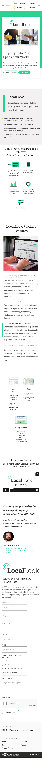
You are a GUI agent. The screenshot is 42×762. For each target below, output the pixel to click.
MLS (15, 3)
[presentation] (19, 703)
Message (7, 678)
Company (6, 624)
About (4, 742)
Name (5, 603)
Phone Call (10, 664)
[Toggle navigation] (39, 5)
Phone (6, 645)
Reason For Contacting (14, 669)
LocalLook (32, 3)
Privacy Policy (7, 748)
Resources (25, 745)
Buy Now (32, 7)
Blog (3, 745)
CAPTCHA (6, 698)
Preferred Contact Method (11, 656)
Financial (22, 3)
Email (5, 634)
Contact (19, 7)
